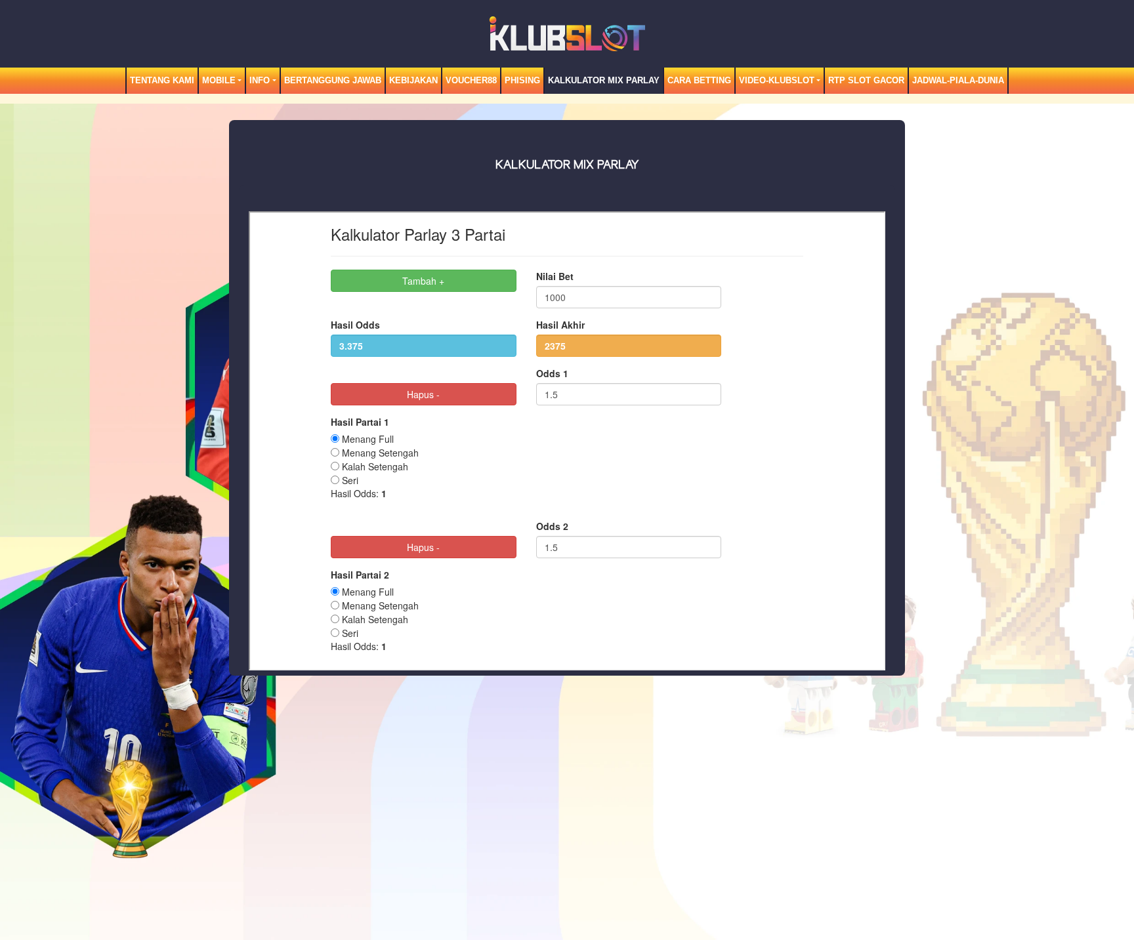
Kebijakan (413, 80)
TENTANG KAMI (162, 80)
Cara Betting (699, 80)
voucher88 (471, 80)
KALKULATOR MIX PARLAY (604, 80)
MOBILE (219, 80)
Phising (522, 80)
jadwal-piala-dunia (958, 80)
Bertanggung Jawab (332, 80)
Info (259, 80)
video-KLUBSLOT (776, 80)
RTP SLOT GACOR (866, 80)
